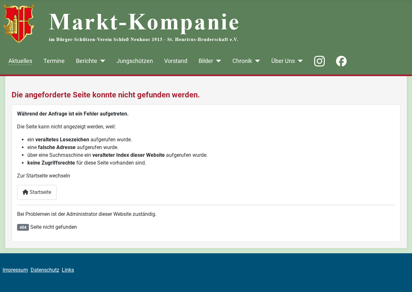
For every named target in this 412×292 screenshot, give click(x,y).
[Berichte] (101, 61)
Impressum (15, 270)
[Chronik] (256, 61)
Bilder (206, 61)
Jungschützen (135, 61)
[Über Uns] (299, 61)
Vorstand (175, 61)
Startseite (39, 192)
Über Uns (283, 61)
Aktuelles (20, 61)
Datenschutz (45, 270)
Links (68, 270)
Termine (54, 61)
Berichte (86, 61)
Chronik (242, 61)
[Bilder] (217, 61)
